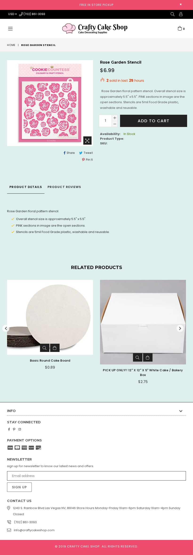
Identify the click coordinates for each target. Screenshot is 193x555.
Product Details (25, 187)
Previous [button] (5, 328)
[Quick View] (44, 357)
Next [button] (180, 328)
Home (11, 45)
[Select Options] (148, 341)
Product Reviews (64, 187)
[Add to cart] (55, 357)
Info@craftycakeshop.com (34, 530)
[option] (46, 335)
